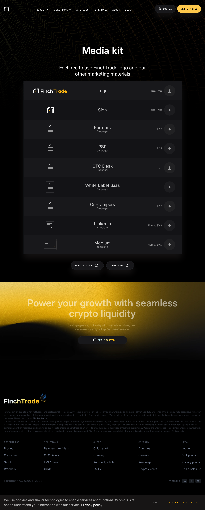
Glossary (99, 455)
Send (7, 462)
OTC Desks (51, 455)
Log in (167, 8)
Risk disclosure (191, 469)
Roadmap (144, 462)
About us (144, 448)
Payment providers (56, 448)
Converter (10, 455)
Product (40, 9)
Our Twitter (83, 265)
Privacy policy (191, 462)
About (116, 9)
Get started (189, 8)
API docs (82, 9)
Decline (152, 502)
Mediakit (174, 480)
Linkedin (116, 265)
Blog (128, 9)
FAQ (96, 469)
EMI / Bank (51, 462)
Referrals (101, 9)
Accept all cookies (183, 502)
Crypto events (147, 469)
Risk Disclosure (40, 418)
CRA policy (189, 455)
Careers (143, 455)
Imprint (186, 448)
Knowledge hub (103, 462)
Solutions (61, 9)
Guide (48, 469)
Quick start (100, 448)
